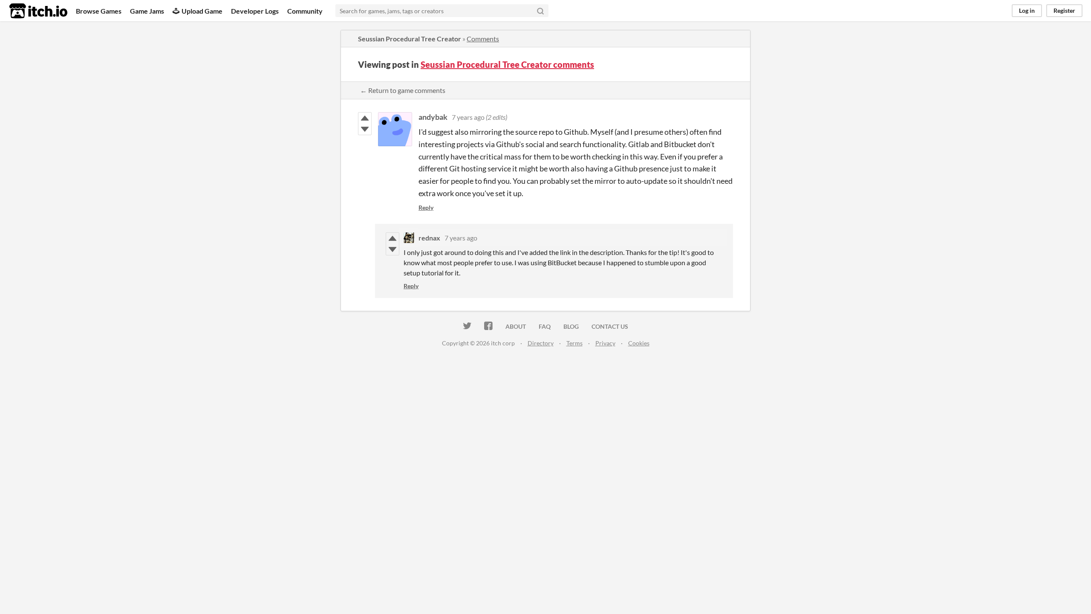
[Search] (540, 10)
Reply (426, 207)
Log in (1027, 10)
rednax (429, 238)
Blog (571, 326)
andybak (433, 117)
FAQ (545, 326)
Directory (541, 343)
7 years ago (468, 117)
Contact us (610, 326)
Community (305, 11)
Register (1064, 10)
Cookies (638, 343)
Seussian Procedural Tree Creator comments (507, 64)
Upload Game (202, 11)
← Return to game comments (402, 90)
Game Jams (147, 11)
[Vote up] (364, 118)
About (515, 326)
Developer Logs (255, 11)
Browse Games (98, 11)
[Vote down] (364, 129)
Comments (483, 39)
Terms (574, 343)
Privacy (605, 343)
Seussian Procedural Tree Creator (409, 39)
